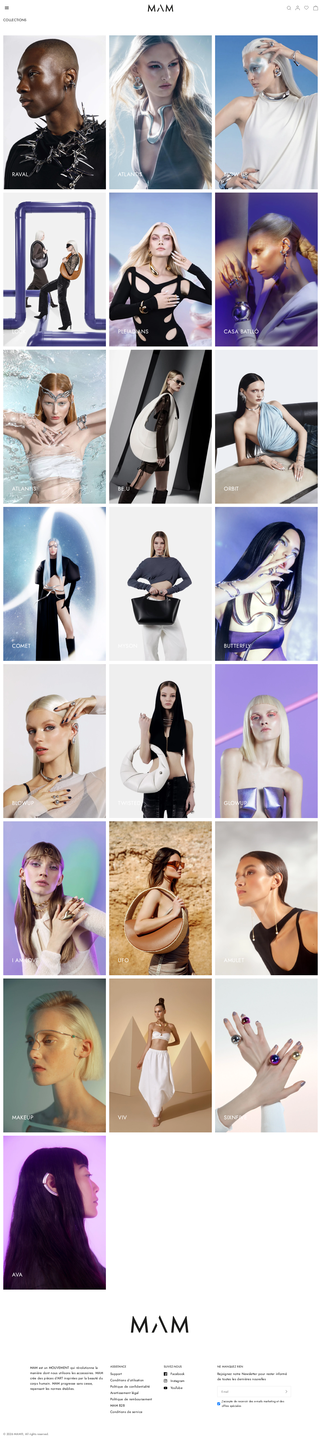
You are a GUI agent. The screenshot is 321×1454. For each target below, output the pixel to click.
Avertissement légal (124, 1392)
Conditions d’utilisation (127, 1380)
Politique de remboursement (131, 1399)
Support (116, 1373)
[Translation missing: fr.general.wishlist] (306, 8)
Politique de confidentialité (130, 1386)
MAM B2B (117, 1405)
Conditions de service (126, 1411)
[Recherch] (289, 8)
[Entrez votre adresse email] (286, 1391)
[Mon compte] (297, 8)
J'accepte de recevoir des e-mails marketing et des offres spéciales (253, 1403)
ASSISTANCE (118, 1366)
